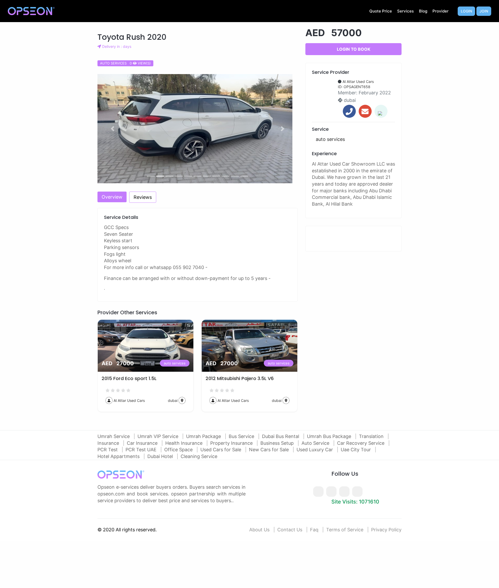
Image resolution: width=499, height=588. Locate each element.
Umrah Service (114, 436)
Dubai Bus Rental (281, 436)
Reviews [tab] (143, 197)
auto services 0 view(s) (125, 63)
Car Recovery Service (361, 443)
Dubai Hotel (160, 456)
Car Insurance (143, 443)
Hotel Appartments (119, 456)
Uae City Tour (356, 449)
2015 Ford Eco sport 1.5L (129, 378)
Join (484, 11)
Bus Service (242, 436)
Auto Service (316, 443)
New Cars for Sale (269, 449)
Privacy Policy (386, 529)
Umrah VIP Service (158, 436)
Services (405, 11)
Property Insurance (232, 443)
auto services (175, 363)
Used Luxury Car (315, 449)
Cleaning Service (199, 456)
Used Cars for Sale (221, 449)
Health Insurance (184, 443)
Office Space (179, 449)
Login (466, 11)
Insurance (108, 443)
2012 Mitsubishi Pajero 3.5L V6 (240, 378)
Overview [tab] (112, 197)
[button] (112, 128)
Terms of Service (344, 529)
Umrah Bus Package (329, 436)
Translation (372, 436)
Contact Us (289, 529)
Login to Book (353, 49)
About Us (259, 529)
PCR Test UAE (142, 449)
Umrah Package (204, 436)
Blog (423, 11)
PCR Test (108, 449)
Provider (440, 11)
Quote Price (380, 11)
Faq (314, 529)
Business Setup (277, 443)
